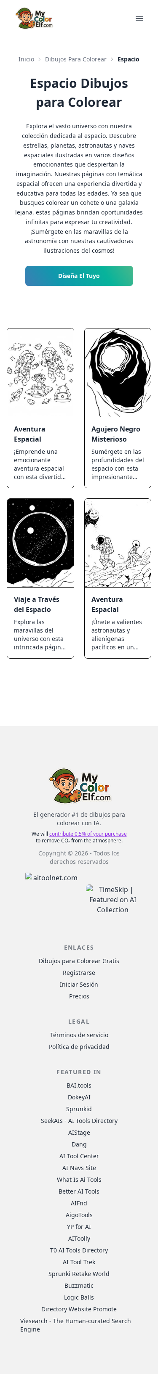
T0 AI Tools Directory (79, 1250)
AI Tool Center (79, 1156)
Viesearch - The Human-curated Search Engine (75, 1325)
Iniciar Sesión (79, 984)
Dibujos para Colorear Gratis (79, 961)
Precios (79, 996)
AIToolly (79, 1238)
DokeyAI (79, 1097)
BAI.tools (79, 1085)
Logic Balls (79, 1297)
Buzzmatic (79, 1285)
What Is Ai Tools (79, 1179)
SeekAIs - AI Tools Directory (79, 1121)
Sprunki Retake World (79, 1274)
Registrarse (79, 973)
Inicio (26, 59)
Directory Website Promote (79, 1309)
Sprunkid (79, 1109)
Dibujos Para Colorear (76, 59)
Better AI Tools (79, 1191)
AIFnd (79, 1203)
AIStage (79, 1132)
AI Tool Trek (79, 1262)
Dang (79, 1144)
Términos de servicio (79, 1035)
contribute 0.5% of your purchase (88, 833)
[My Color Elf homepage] (33, 18)
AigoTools (79, 1215)
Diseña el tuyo (79, 276)
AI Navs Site (79, 1168)
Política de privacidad (79, 1047)
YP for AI (79, 1227)
